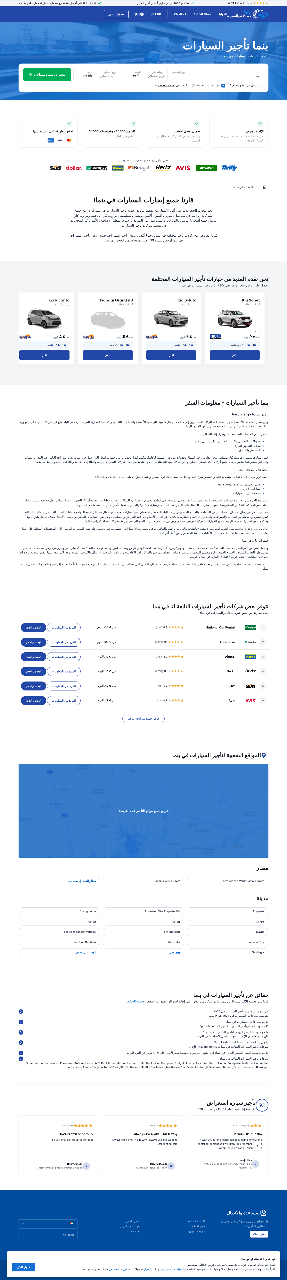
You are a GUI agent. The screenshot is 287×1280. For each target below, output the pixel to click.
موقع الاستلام (178, 72)
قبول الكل (23, 1267)
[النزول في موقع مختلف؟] (262, 86)
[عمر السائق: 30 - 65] (223, 86)
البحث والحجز (33, 627)
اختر (234, 355)
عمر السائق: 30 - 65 (208, 85)
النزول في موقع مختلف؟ (244, 85)
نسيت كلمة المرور (130, 1226)
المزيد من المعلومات (64, 627)
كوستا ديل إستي (86, 952)
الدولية (222, 14)
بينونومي (174, 952)
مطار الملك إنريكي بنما (82, 881)
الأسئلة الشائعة (203, 14)
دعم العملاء (181, 14)
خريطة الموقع (197, 1231)
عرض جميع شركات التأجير (143, 718)
